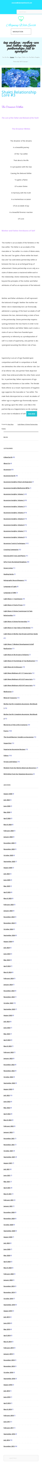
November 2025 (9, 849)
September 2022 (9, 1083)
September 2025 (9, 861)
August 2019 (8, 1311)
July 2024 (7, 948)
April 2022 (7, 1114)
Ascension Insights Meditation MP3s (16, 488)
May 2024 (7, 960)
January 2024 (8, 985)
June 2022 (7, 1102)
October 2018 (8, 1372)
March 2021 (8, 1194)
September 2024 (9, 935)
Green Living (8, 568)
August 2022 (8, 1089)
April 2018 (7, 1403)
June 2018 (7, 1397)
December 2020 (9, 1212)
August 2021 (8, 1163)
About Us (7, 463)
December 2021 (9, 1138)
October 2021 (8, 1151)
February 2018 (9, 1415)
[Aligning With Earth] (21, 22)
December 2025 (9, 843)
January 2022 (8, 1132)
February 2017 (9, 1428)
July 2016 (7, 1440)
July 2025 (7, 874)
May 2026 (7, 812)
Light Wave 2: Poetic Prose (13, 605)
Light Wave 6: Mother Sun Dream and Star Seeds (21, 634)
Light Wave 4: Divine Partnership (28, 424)
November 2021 (9, 1145)
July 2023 (7, 1022)
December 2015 (9, 1446)
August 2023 (8, 1015)
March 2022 (8, 1120)
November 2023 (9, 997)
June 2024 (7, 954)
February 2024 (9, 978)
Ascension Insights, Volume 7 (14, 531)
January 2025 (8, 911)
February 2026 (9, 831)
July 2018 (7, 1391)
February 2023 (9, 1052)
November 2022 (9, 1071)
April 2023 (7, 1040)
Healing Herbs (9, 574)
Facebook (18, 6)
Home (12, 57)
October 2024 (8, 929)
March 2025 (8, 898)
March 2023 (8, 1046)
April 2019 (7, 1335)
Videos (6, 755)
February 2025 (9, 905)
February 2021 (9, 1200)
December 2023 (9, 991)
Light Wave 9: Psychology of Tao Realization (19, 661)
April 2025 (7, 892)
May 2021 (7, 1182)
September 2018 (9, 1379)
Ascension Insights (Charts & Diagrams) (18, 482)
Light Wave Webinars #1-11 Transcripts (18, 673)
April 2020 (7, 1262)
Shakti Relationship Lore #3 (19, 94)
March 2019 (8, 1342)
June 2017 (7, 1422)
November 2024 (9, 923)
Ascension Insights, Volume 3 (14, 506)
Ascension (7, 470)
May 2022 (7, 1108)
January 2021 (8, 1206)
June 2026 (7, 806)
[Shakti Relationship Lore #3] (21, 77)
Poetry (4, 428)
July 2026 (7, 800)
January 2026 (8, 837)
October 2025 (8, 855)
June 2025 (7, 880)
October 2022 (8, 1077)
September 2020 (9, 1231)
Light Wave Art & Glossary (13, 667)
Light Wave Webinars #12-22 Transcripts (18, 679)
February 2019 (9, 1348)
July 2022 (7, 1095)
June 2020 (7, 1249)
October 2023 (8, 1003)
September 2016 (9, 1434)
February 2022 (9, 1126)
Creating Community (11, 550)
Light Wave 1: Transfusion (13, 599)
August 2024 (8, 942)
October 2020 (8, 1225)
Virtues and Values (10, 762)
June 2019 (7, 1323)
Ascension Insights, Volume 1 (14, 494)
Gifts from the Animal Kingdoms (15, 562)
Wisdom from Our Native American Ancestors (20, 768)
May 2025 (7, 886)
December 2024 (9, 917)
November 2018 (9, 1366)
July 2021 (7, 1169)
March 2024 (8, 972)
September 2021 (9, 1157)
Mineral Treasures (10, 698)
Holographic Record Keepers (14, 580)
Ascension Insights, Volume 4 (14, 513)
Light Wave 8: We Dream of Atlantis (16, 655)
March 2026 (8, 825)
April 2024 (7, 966)
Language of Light (10, 586)
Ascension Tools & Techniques (14, 543)
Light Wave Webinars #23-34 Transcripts (18, 685)
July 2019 (7, 1317)
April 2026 (7, 818)
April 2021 (7, 1188)
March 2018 (8, 1409)
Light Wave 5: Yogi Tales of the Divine (17, 628)
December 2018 (9, 1360)
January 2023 (8, 1058)
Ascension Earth (9, 476)
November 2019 (9, 1292)
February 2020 (9, 1274)
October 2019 (8, 1299)
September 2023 (9, 1009)
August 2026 (8, 794)
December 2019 (9, 1286)
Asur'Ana (10, 424)
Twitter (21, 6)
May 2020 (7, 1255)
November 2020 (9, 1219)
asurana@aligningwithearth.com (22, 2)
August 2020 (8, 1237)
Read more (31, 414)
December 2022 (9, 1065)
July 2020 (7, 1243)
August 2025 (8, 868)
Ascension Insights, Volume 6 (14, 525)
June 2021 (7, 1175)
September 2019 (9, 1305)
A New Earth (8, 457)
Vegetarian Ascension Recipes (14, 749)
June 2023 (7, 1028)
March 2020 (8, 1268)
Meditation (8, 692)
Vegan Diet (7, 743)
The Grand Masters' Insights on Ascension (18, 737)
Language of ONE (10, 593)
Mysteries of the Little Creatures (15, 725)
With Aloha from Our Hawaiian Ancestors (18, 774)
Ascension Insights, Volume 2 (14, 500)
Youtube (24, 6)
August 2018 (8, 1385)
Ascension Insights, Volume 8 (14, 537)
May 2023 (7, 1034)
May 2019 (7, 1329)
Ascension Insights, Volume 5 (14, 519)
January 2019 (8, 1354)
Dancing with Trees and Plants (14, 556)
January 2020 (8, 1280)
